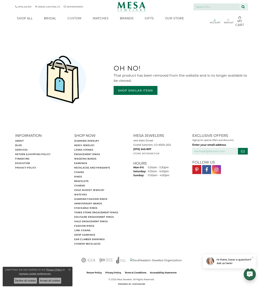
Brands (127, 18)
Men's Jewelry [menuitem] (84, 145)
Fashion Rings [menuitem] (84, 225)
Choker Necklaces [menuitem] (87, 243)
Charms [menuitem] (79, 185)
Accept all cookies (50, 280)
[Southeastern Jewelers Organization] (156, 260)
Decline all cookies (25, 280)
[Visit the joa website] (121, 260)
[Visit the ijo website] (106, 260)
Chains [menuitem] (79, 172)
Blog (18, 145)
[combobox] (216, 7)
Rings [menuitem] (78, 176)
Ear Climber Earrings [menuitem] (89, 239)
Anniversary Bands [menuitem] (88, 203)
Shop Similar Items (135, 90)
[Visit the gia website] (88, 260)
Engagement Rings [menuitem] (87, 154)
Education (22, 163)
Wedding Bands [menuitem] (85, 158)
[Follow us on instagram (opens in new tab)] (216, 169)
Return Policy (94, 272)
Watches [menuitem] (80, 194)
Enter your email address (209, 144)
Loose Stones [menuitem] (83, 149)
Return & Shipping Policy (33, 154)
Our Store (174, 18)
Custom (74, 18)
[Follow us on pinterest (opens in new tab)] (196, 169)
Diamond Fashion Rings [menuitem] (91, 199)
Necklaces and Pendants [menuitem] (92, 167)
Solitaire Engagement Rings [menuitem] (94, 216)
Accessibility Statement (163, 272)
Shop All (25, 18)
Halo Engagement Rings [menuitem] (91, 221)
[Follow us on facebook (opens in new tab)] (206, 169)
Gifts (149, 18)
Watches (101, 18)
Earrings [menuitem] (80, 163)
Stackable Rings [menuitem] (86, 207)
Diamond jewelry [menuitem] (86, 140)
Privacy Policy (25, 167)
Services (21, 149)
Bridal (50, 18)
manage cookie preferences (35, 273)
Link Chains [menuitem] (82, 230)
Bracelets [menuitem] (81, 181)
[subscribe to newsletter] (243, 151)
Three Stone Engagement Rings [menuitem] (96, 212)
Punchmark (138, 284)
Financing (22, 158)
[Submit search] (243, 7)
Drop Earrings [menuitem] (84, 234)
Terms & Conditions (135, 272)
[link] (23, 6)
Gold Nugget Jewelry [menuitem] (89, 190)
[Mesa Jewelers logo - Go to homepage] (131, 7)
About (19, 140)
